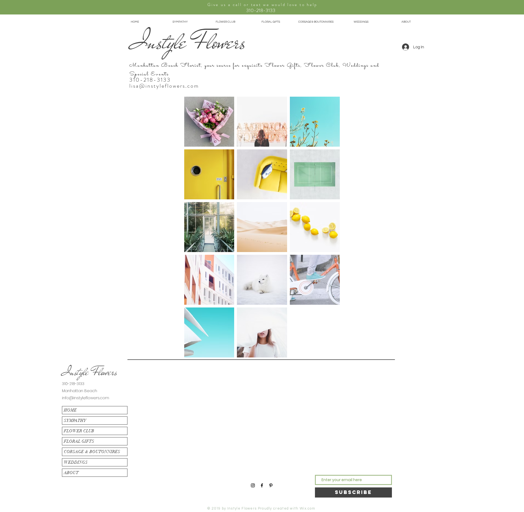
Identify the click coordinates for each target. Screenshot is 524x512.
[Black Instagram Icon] (252, 485)
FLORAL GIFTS (79, 441)
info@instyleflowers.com (85, 398)
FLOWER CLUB (79, 430)
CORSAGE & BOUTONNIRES (92, 451)
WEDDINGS (76, 462)
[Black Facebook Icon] (261, 485)
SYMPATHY (75, 420)
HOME (70, 410)
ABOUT (71, 472)
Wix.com (307, 508)
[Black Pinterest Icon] (270, 485)
